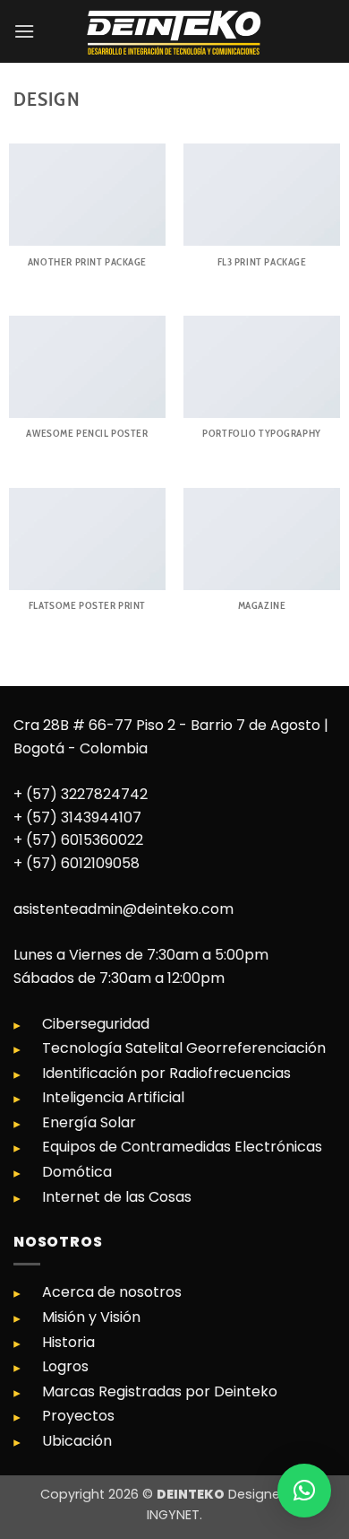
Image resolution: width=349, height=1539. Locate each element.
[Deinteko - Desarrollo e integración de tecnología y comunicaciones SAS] (174, 31)
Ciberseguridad (95, 1023)
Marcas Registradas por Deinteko (159, 1391)
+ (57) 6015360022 (78, 840)
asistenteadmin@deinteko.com (123, 909)
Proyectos (78, 1415)
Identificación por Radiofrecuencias (166, 1073)
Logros (65, 1366)
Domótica (77, 1171)
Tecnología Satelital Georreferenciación (184, 1048)
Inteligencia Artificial (113, 1097)
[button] (24, 31)
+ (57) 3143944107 (77, 817)
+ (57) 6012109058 (76, 863)
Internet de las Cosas (117, 1197)
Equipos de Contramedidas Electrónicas (182, 1146)
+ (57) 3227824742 (80, 794)
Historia (68, 1342)
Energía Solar (89, 1122)
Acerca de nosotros (112, 1292)
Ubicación (77, 1440)
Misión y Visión (91, 1317)
